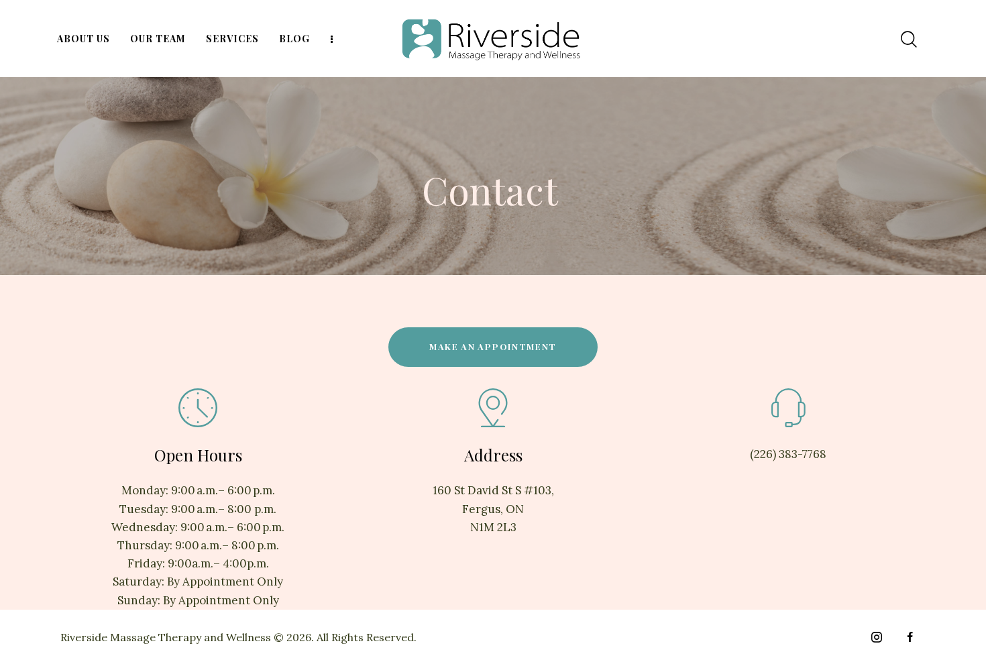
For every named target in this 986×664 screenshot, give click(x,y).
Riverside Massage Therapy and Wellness (165, 637)
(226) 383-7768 (788, 454)
